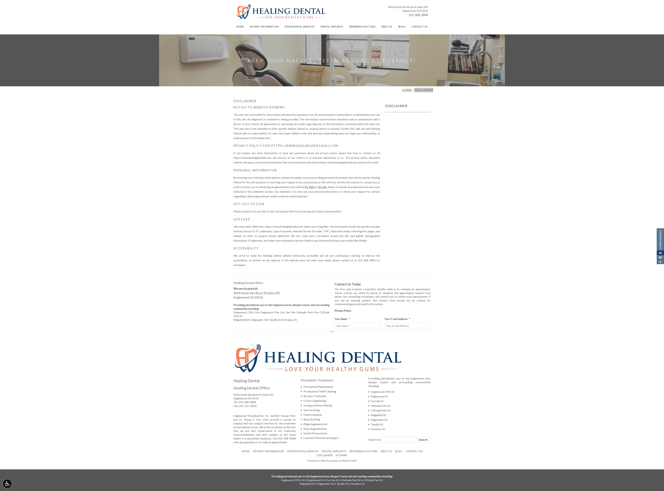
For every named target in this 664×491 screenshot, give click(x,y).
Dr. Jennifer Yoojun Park (281, 415)
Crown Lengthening (314, 400)
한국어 (401, 26)
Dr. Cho (322, 187)
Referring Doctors (362, 26)
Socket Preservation (315, 433)
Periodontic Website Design (322, 460)
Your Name (342, 318)
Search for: (374, 439)
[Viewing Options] (7, 483)
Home (240, 26)
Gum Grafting (311, 410)
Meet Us (387, 26)
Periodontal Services (300, 26)
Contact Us (420, 26)
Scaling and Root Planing (317, 405)
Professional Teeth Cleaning (319, 391)
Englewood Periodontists (248, 415)
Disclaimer (396, 106)
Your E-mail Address (397, 318)
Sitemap (341, 455)
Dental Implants (332, 26)
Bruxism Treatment (314, 396)
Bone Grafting (311, 419)
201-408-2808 (418, 15)
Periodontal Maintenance (318, 386)
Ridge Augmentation (315, 424)
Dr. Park (309, 187)
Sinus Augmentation (315, 428)
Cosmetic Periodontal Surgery (321, 437)
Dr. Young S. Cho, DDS (253, 419)
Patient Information (264, 26)
